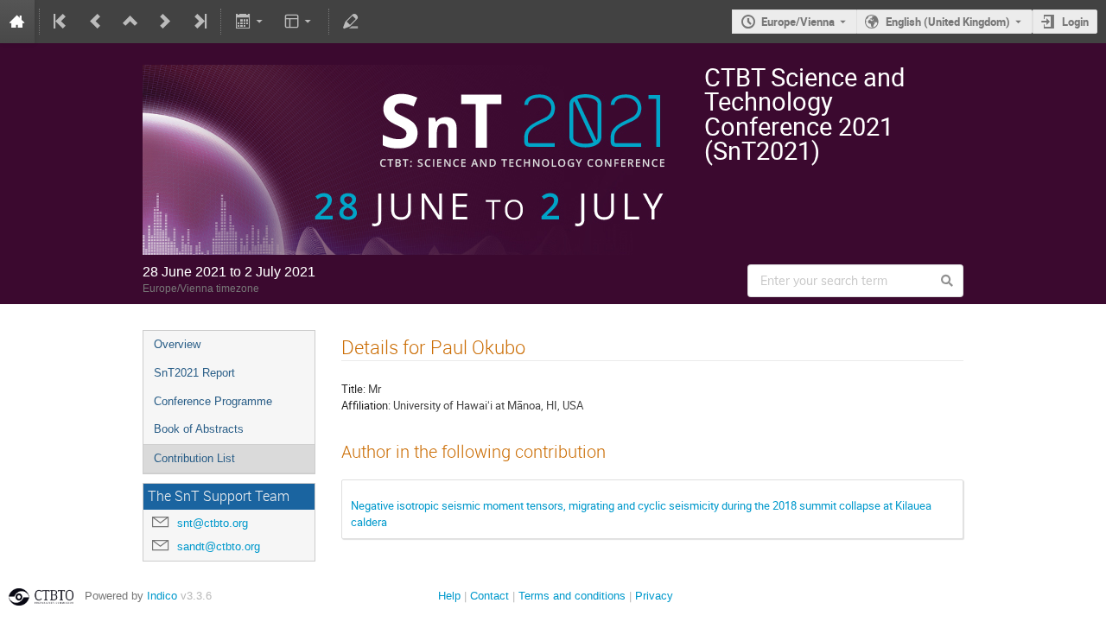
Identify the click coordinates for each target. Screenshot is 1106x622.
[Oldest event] (61, 21)
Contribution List (194, 458)
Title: (353, 389)
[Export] (250, 21)
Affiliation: (366, 405)
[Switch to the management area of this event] (351, 21)
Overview (177, 344)
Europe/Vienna (798, 21)
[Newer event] (165, 21)
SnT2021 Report (194, 372)
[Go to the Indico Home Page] (17, 21)
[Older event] (96, 21)
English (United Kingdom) (948, 21)
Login (1075, 21)
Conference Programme (213, 401)
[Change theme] (299, 21)
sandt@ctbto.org (218, 546)
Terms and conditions (572, 595)
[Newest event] (198, 21)
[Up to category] (130, 21)
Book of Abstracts (199, 428)
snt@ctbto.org (212, 523)
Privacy (654, 595)
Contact (489, 595)
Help (449, 595)
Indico (162, 595)
